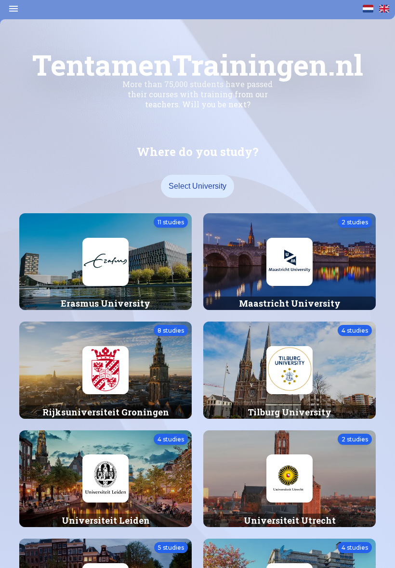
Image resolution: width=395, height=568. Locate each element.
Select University (197, 186)
